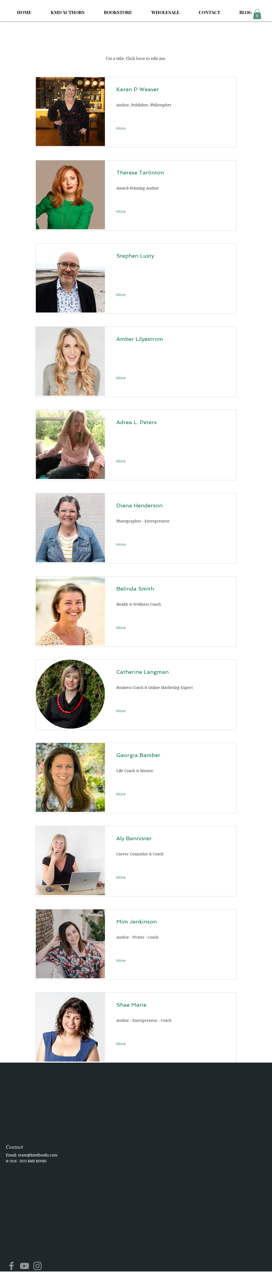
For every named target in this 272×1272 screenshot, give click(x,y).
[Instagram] (37, 1265)
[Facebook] (11, 1265)
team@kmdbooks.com (37, 1155)
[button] (257, 14)
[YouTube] (24, 1265)
